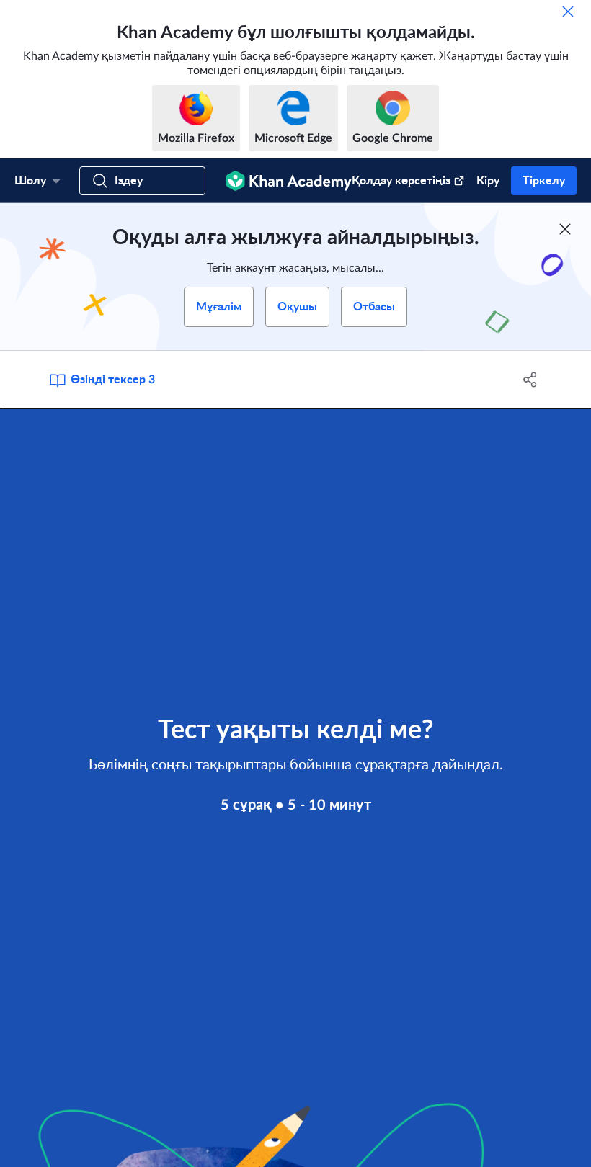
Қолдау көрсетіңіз (401, 181)
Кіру (487, 181)
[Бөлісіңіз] (530, 379)
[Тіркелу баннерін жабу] (565, 229)
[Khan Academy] (289, 180)
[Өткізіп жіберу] (567, 11)
